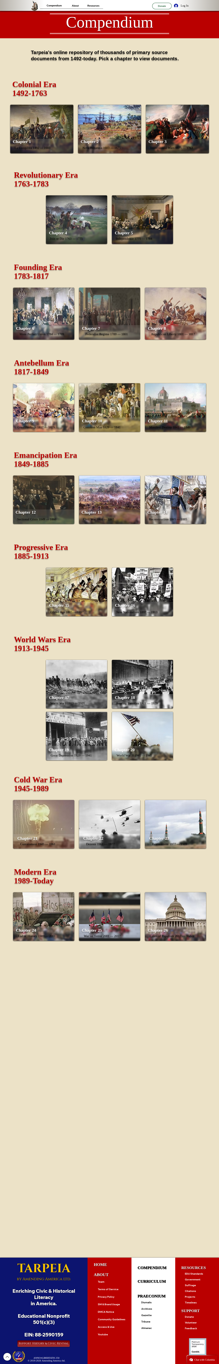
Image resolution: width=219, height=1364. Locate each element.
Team (101, 1281)
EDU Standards (194, 1273)
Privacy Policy (106, 1296)
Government (192, 1279)
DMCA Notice (106, 1311)
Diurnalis (146, 1302)
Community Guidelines (111, 1319)
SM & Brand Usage (109, 1304)
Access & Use (106, 1326)
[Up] (7, 1357)
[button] (54, 5)
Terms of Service (108, 1289)
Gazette (146, 1315)
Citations (190, 1291)
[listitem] (41, 129)
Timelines (191, 1302)
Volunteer (191, 1322)
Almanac (146, 1328)
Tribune (145, 1321)
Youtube (103, 1334)
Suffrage (190, 1285)
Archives (146, 1308)
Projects (190, 1296)
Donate (189, 1316)
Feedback (191, 1328)
